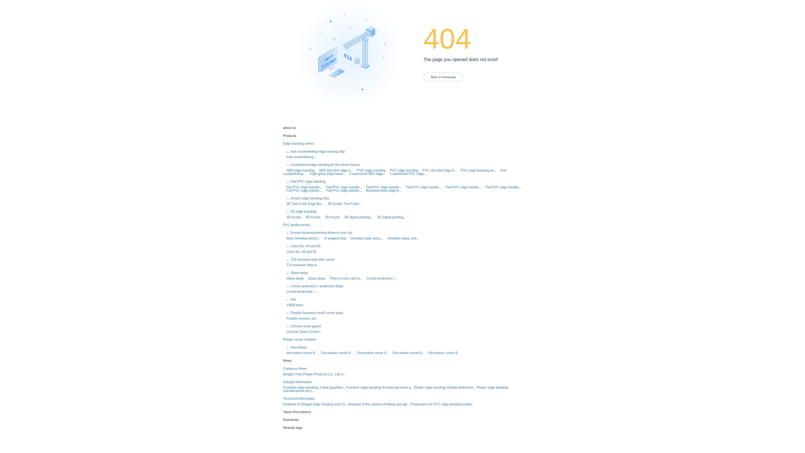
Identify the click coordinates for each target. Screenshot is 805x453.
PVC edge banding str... (476, 170)
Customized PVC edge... (407, 174)
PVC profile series (296, 225)
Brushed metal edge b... (382, 190)
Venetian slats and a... (365, 238)
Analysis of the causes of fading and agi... (379, 404)
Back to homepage (443, 77)
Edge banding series (298, 143)
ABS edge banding (299, 170)
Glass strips (293, 278)
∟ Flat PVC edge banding (304, 181)
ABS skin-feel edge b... (334, 170)
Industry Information (297, 382)
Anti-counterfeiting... (299, 157)
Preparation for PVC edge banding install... (442, 404)
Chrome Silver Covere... (302, 331)
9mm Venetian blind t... (301, 238)
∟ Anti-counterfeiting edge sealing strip (314, 151)
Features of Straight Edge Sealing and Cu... (315, 404)
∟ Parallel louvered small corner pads (313, 313)
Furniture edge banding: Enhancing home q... (379, 387)
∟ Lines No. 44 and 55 (302, 246)
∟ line (289, 299)
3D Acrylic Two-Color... (342, 204)
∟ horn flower (295, 347)
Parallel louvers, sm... (300, 318)
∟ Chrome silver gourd (302, 326)
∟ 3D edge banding (299, 211)
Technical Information (299, 398)
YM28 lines (293, 305)
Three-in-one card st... (344, 278)
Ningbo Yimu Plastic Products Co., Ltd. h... (314, 374)
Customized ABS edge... (366, 174)
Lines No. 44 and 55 (299, 252)
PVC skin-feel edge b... (438, 170)
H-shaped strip (333, 238)
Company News (295, 368)
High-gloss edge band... (325, 174)
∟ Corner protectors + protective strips (313, 286)
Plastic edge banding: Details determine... (445, 387)
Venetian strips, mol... (401, 238)
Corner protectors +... (380, 278)
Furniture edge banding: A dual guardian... (314, 387)
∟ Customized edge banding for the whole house (321, 165)
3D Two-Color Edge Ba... (303, 204)
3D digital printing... (357, 217)
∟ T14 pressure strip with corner (309, 259)
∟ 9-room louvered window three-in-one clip (317, 232)
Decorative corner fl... (335, 353)
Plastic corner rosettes (299, 339)
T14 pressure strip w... (301, 265)
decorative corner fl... (300, 353)
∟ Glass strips (295, 273)
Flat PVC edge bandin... (302, 187)
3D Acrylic (292, 217)
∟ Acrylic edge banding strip (306, 198)
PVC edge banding (370, 170)
